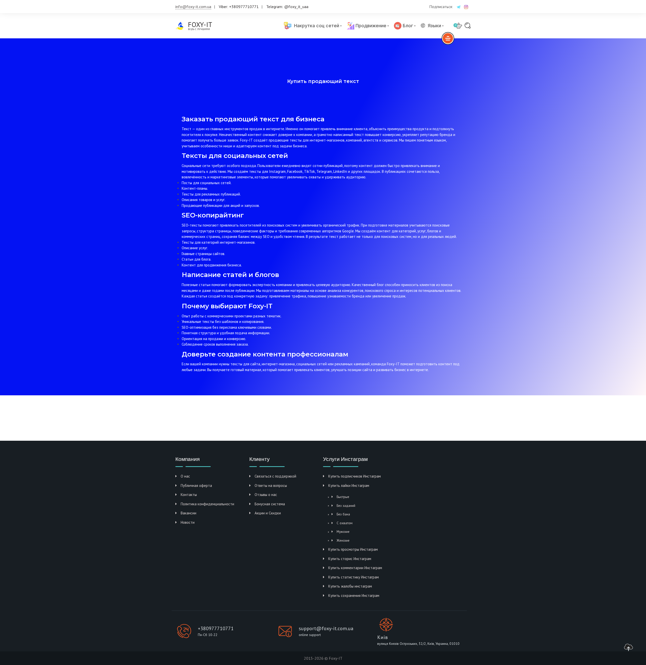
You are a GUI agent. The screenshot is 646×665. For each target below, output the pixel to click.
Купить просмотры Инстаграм (353, 549)
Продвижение (370, 25)
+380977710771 (216, 628)
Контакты (189, 494)
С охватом (345, 523)
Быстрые (343, 496)
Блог (407, 25)
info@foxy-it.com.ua (193, 6)
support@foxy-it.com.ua (326, 628)
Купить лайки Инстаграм (348, 485)
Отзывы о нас (266, 494)
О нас (185, 476)
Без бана (343, 514)
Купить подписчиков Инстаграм (354, 476)
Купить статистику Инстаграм (353, 577)
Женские (343, 540)
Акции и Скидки (268, 513)
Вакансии (188, 513)
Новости (188, 522)
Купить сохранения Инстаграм (353, 595)
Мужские (343, 531)
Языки (434, 26)
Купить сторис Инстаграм (349, 558)
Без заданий (346, 505)
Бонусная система (270, 504)
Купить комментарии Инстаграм (355, 567)
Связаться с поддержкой (275, 476)
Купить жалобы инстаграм (350, 586)
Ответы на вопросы (271, 485)
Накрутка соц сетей (315, 25)
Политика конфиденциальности (207, 504)
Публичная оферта (196, 485)
